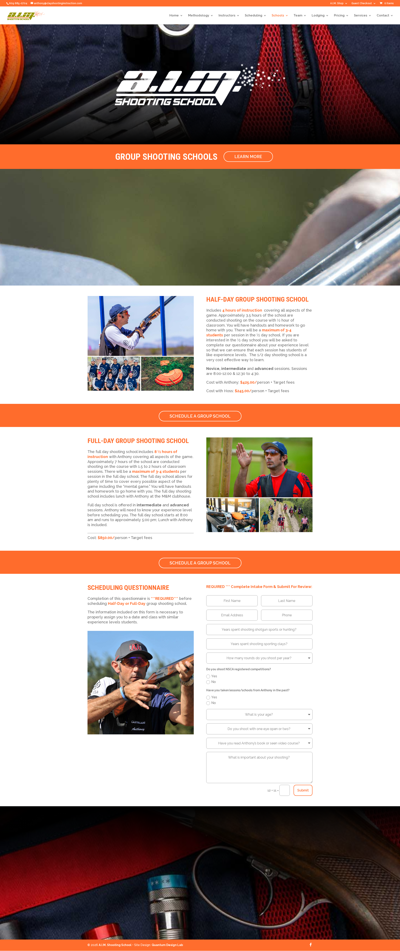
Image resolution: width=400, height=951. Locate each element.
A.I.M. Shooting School (115, 945)
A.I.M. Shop (337, 3)
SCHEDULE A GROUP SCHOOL (200, 416)
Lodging (318, 15)
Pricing (339, 15)
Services (360, 15)
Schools (278, 15)
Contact (383, 15)
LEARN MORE (248, 156)
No (213, 682)
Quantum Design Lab (167, 945)
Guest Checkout (361, 3)
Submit (303, 790)
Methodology (198, 15)
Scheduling (253, 15)
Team (298, 15)
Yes (214, 676)
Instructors (227, 15)
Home (174, 15)
